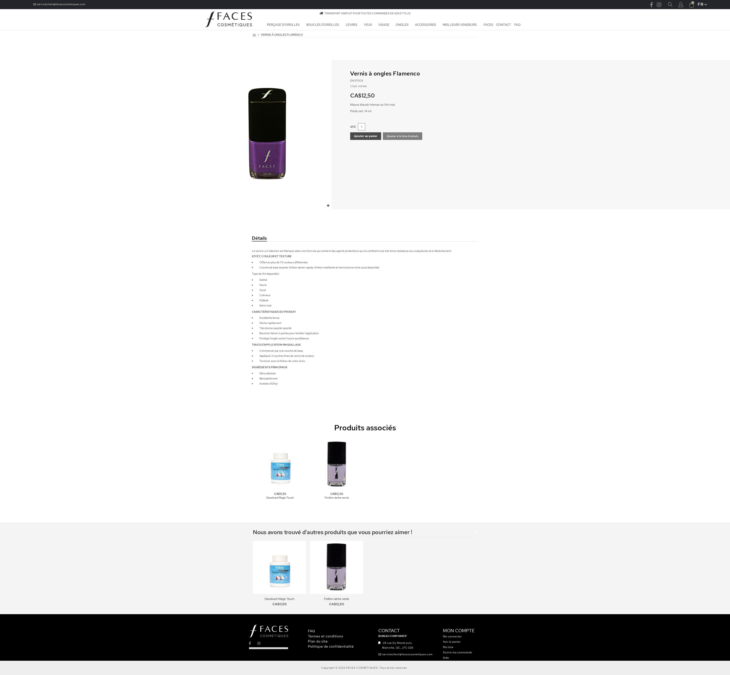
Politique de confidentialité (331, 646)
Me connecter (452, 636)
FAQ (311, 631)
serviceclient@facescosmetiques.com (60, 4)
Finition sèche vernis (337, 497)
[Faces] (228, 19)
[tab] (286, 238)
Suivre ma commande (457, 652)
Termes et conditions (325, 636)
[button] (328, 205)
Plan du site (318, 641)
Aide (446, 657)
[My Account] (680, 4)
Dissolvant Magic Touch (280, 497)
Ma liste (448, 647)
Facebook (651, 4)
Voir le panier (452, 641)
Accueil (254, 35)
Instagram (659, 4)
